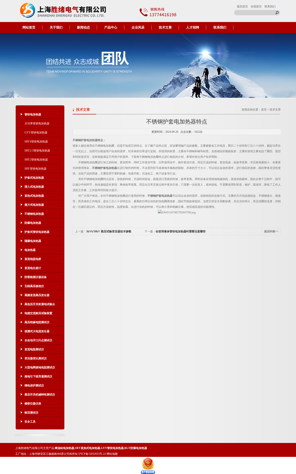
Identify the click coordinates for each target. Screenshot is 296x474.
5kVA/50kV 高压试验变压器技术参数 (108, 231)
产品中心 (110, 27)
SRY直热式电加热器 (87, 448)
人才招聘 (192, 27)
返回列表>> (271, 231)
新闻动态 (83, 27)
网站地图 (112, 453)
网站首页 (28, 27)
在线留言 (256, 6)
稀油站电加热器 (64, 448)
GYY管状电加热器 (36, 132)
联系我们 (270, 6)
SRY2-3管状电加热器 (37, 150)
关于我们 (56, 27)
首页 (264, 109)
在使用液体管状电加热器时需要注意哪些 (181, 231)
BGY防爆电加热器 (135, 448)
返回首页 (242, 6)
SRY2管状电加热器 (36, 159)
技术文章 (165, 27)
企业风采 (138, 27)
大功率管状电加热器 (37, 123)
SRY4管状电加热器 (36, 141)
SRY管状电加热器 (35, 168)
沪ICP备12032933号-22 (92, 453)
